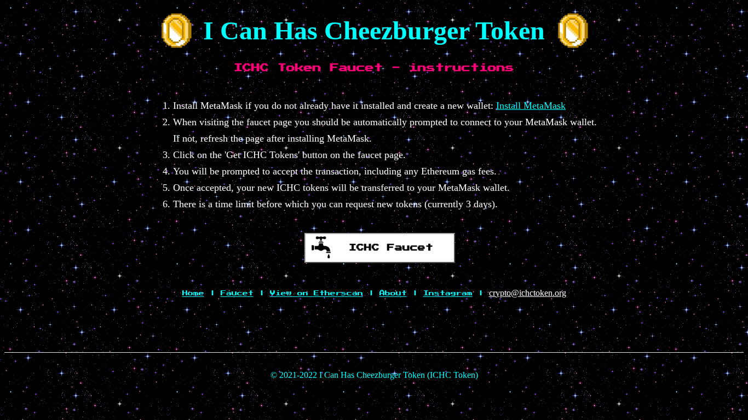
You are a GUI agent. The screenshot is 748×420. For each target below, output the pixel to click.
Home (193, 293)
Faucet (237, 293)
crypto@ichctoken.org (527, 293)
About (393, 293)
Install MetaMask (531, 105)
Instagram (448, 293)
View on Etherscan (316, 293)
